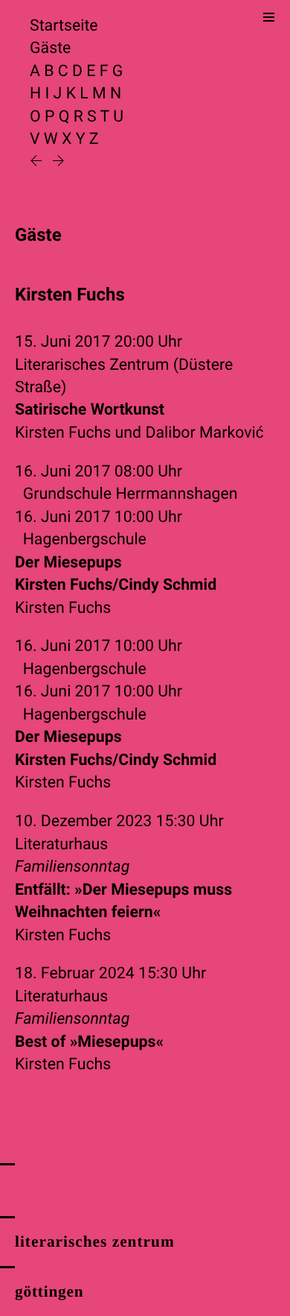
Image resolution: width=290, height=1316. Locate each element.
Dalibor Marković (204, 433)
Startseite (64, 25)
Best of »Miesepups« (89, 1042)
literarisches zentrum (95, 1241)
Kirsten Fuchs (63, 433)
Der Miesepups (115, 573)
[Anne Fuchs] (38, 162)
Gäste (50, 48)
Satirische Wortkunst (89, 409)
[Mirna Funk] (58, 162)
